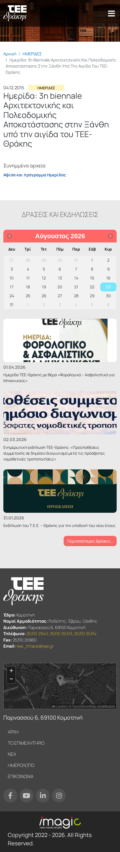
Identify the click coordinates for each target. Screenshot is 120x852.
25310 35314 (85, 633)
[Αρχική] (15, 13)
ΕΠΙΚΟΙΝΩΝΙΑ (20, 776)
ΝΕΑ (12, 754)
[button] (60, 680)
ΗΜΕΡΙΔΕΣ (32, 53)
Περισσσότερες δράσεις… (90, 541)
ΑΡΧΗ (13, 732)
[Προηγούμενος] (9, 236)
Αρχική (9, 53)
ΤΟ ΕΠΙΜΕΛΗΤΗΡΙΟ (26, 743)
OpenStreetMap (84, 706)
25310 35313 (61, 633)
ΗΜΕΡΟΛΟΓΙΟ (21, 765)
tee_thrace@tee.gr (35, 646)
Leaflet (60, 706)
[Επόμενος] (110, 236)
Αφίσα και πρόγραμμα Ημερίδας (34, 174)
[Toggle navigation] (111, 13)
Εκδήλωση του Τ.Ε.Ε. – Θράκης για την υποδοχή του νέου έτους (59, 525)
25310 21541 (37, 633)
